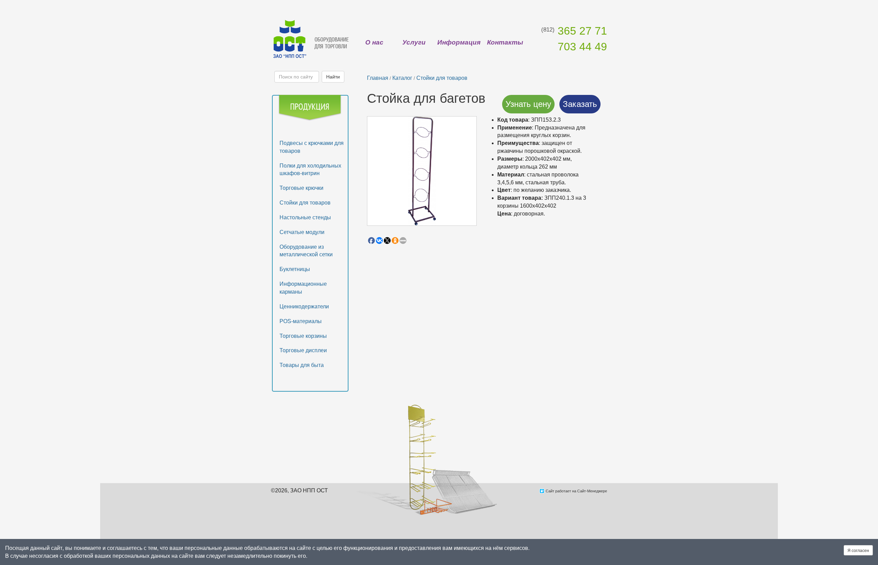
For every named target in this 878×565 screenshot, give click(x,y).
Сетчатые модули (302, 232)
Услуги (414, 42)
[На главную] (310, 38)
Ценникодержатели (304, 306)
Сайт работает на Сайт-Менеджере (576, 491)
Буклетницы (295, 269)
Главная (377, 78)
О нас (374, 42)
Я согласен (858, 550)
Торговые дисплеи (303, 350)
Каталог (402, 78)
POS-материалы (301, 321)
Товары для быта (302, 365)
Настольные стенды (305, 217)
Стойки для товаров (305, 203)
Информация (458, 42)
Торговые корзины (303, 336)
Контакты (505, 42)
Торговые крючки (301, 188)
